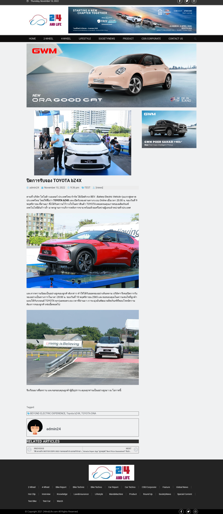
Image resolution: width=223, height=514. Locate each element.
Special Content (184, 494)
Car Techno (130, 487)
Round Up (147, 494)
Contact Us (176, 38)
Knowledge (62, 494)
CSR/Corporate (151, 38)
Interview (46, 494)
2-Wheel (48, 38)
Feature (166, 487)
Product (128, 38)
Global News (182, 487)
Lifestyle (85, 38)
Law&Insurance (81, 494)
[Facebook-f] (181, 511)
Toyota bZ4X (73, 413)
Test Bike (32, 501)
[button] (195, 38)
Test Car (47, 501)
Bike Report (61, 487)
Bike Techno (96, 487)
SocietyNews (107, 38)
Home (32, 38)
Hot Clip (31, 494)
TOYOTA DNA (88, 413)
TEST (87, 187)
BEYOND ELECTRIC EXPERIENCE (47, 413)
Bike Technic (78, 487)
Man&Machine (116, 494)
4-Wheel (66, 38)
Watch (60, 501)
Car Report (113, 487)
